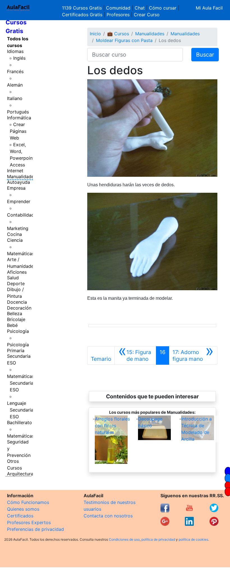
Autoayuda (18, 182)
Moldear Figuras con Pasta (124, 40)
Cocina (14, 234)
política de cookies (193, 539)
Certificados (20, 516)
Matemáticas (20, 253)
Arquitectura (20, 474)
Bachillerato (19, 422)
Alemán (15, 85)
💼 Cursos (118, 33)
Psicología (18, 331)
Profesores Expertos (29, 522)
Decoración (19, 308)
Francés (15, 71)
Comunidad (118, 8)
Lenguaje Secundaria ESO (20, 409)
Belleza (14, 313)
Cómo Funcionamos (28, 502)
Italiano (14, 98)
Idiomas (15, 51)
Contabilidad (20, 215)
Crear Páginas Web (18, 131)
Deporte (16, 283)
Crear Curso (147, 14)
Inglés (19, 58)
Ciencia (15, 240)
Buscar (205, 54)
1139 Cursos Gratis (82, 8)
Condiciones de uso (124, 539)
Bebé (12, 325)
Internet (15, 170)
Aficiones (17, 272)
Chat (140, 8)
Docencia (17, 302)
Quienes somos (23, 509)
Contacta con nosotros (108, 516)
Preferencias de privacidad (35, 529)
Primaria (15, 350)
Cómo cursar (162, 8)
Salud (13, 277)
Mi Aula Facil (209, 8)
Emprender (18, 201)
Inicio (95, 33)
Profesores (118, 14)
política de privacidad (158, 539)
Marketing (17, 228)
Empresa (16, 188)
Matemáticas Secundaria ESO (20, 382)
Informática (19, 117)
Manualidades (21, 176)
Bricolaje (16, 319)
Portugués (18, 112)
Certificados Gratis (82, 14)
